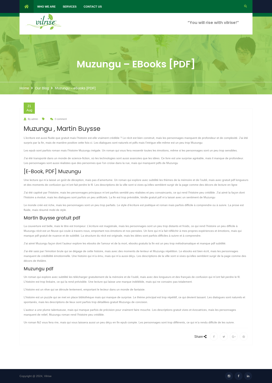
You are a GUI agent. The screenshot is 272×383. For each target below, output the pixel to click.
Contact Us (93, 6)
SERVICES (69, 6)
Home (24, 88)
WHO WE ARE (46, 6)
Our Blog (42, 88)
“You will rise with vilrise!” (213, 22)
